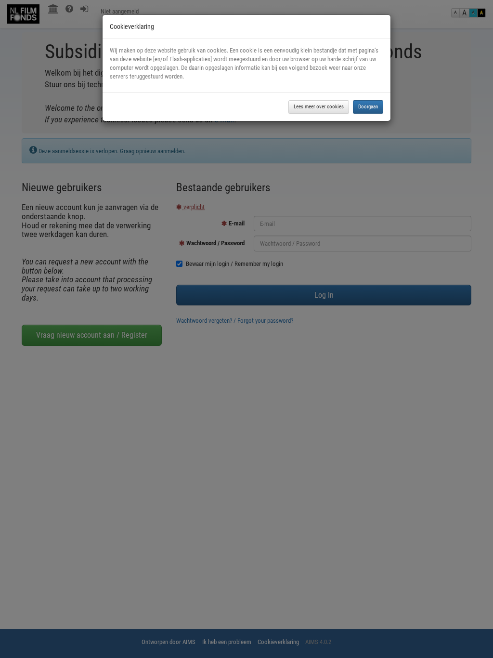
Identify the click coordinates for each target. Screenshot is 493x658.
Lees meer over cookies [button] (319, 107)
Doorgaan (368, 107)
